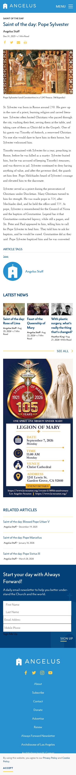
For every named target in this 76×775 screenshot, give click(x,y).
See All (63, 351)
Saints (5, 256)
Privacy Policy (50, 757)
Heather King (58, 336)
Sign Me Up (10, 633)
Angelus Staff (11, 31)
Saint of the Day (13, 18)
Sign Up (66, 638)
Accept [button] (8, 768)
